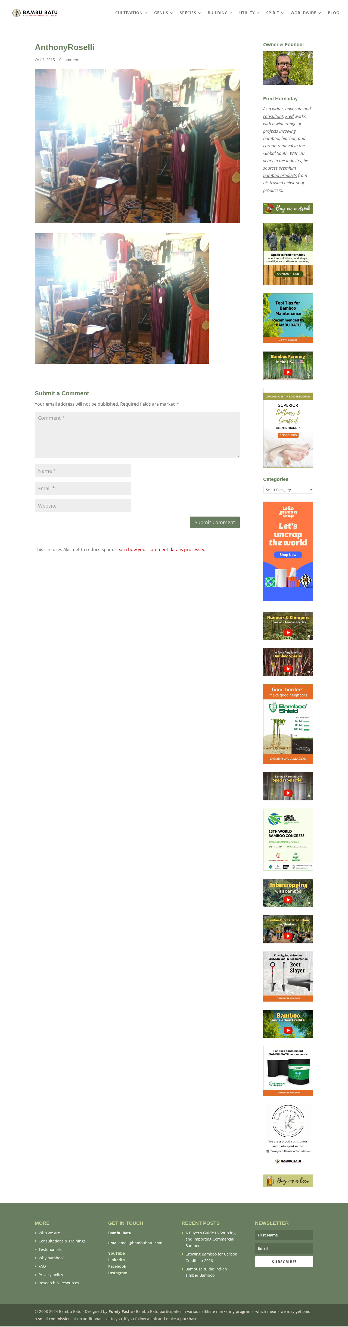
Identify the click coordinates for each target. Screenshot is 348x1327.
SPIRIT (272, 13)
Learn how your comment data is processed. (161, 549)
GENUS (161, 13)
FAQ (42, 1266)
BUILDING (218, 13)
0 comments (70, 59)
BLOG (333, 13)
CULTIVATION (129, 13)
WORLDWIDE (303, 13)
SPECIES (188, 13)
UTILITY (247, 13)
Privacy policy (51, 1274)
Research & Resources (59, 1282)
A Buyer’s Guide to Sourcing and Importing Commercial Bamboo (210, 1239)
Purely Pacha (120, 1311)
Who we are (49, 1232)
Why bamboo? (51, 1257)
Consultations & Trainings (62, 1241)
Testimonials (50, 1249)
